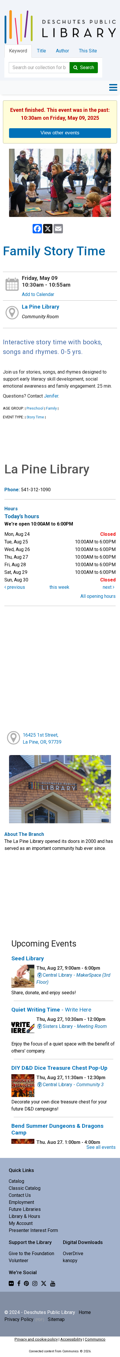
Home (85, 1312)
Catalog (16, 1181)
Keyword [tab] (18, 51)
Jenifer (51, 396)
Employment (21, 1202)
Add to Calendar (38, 294)
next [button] (108, 587)
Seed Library (27, 958)
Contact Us (20, 1195)
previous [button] (15, 587)
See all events (101, 1147)
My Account (21, 1223)
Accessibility (71, 1339)
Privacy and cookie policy (36, 1339)
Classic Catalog (24, 1188)
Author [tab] (62, 51)
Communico (95, 1339)
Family (51, 408)
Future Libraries (25, 1209)
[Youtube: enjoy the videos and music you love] (52, 1283)
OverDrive (73, 1253)
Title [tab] (41, 51)
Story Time (35, 417)
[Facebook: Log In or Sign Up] (18, 1283)
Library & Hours (24, 1216)
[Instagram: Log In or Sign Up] (34, 1283)
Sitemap (56, 1319)
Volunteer (18, 1260)
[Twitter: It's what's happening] (44, 1283)
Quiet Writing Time (51, 1009)
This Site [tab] (88, 51)
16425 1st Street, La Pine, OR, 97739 (42, 738)
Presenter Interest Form (33, 1230)
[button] (113, 88)
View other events (60, 133)
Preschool (35, 408)
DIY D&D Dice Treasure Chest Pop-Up (59, 1068)
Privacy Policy (18, 1319)
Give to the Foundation (31, 1253)
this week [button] (59, 587)
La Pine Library (40, 307)
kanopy (70, 1260)
